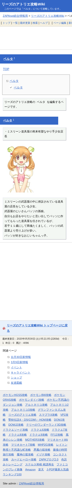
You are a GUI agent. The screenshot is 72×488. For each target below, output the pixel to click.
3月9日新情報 (19, 362)
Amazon (30, 469)
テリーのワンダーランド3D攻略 (46, 424)
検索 (35, 22)
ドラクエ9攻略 (38, 434)
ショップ (16, 377)
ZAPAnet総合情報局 (15, 15)
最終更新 (25, 22)
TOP (6, 69)
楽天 (41, 469)
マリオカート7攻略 (23, 444)
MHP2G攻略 (45, 444)
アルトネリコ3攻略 (23, 409)
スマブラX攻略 (48, 414)
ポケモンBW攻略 (40, 395)
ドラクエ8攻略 (17, 434)
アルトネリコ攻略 (36, 404)
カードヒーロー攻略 (23, 459)
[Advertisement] (36, 38)
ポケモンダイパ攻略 (31, 399)
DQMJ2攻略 (16, 424)
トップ (6, 22)
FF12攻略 (57, 434)
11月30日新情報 (21, 357)
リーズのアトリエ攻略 (22, 414)
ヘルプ (44, 22)
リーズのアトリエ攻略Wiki (23, 4)
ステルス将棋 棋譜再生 (39, 464)
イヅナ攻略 (43, 454)
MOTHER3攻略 (35, 439)
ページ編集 (59, 22)
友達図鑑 (16, 382)
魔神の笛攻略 (25, 454)
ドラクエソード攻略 (15, 429)
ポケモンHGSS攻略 (15, 395)
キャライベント (20, 372)
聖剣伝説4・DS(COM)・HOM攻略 (29, 419)
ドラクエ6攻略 (40, 429)
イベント (16, 367)
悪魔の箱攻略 (42, 449)
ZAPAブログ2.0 (48, 459)
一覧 (15, 22)
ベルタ (8, 59)
